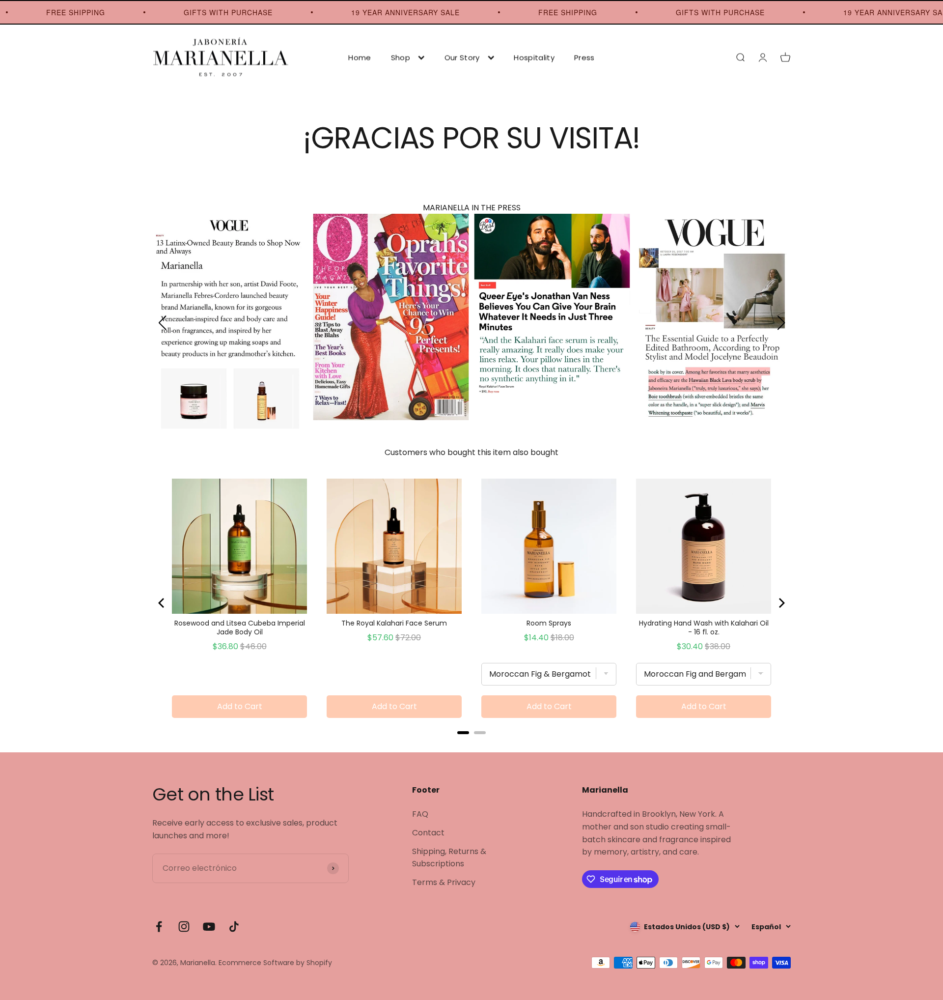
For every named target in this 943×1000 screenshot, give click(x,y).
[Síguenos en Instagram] (184, 926)
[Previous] (162, 603)
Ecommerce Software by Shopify (275, 963)
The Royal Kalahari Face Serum (394, 623)
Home (359, 57)
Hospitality (534, 57)
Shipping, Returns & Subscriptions (449, 858)
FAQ (420, 814)
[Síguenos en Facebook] (159, 926)
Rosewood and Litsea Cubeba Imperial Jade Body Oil (239, 627)
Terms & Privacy (443, 882)
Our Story (462, 57)
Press (584, 57)
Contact (428, 832)
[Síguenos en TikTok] (234, 926)
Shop (400, 57)
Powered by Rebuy (471, 745)
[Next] (781, 603)
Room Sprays (549, 623)
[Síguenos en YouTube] (209, 926)
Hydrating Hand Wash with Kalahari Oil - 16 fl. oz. (704, 627)
